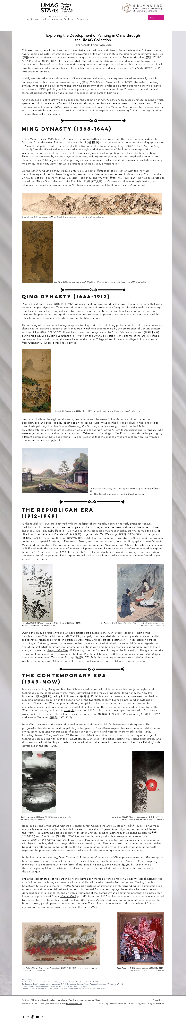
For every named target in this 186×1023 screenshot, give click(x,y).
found (66, 436)
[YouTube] (37, 1016)
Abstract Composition (47, 735)
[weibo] (32, 1016)
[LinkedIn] (42, 1016)
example (69, 710)
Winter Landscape (48, 552)
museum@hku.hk (74, 1003)
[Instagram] (28, 1016)
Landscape (155, 146)
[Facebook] (23, 1016)
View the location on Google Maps (84, 1000)
